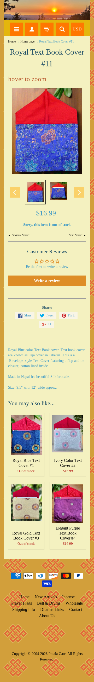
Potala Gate (57, 654)
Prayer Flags (21, 603)
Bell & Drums (48, 603)
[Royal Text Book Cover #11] (35, 192)
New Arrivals (46, 597)
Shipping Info (23, 609)
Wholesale (74, 603)
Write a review (47, 280)
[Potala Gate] (47, 10)
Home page (27, 41)
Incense (68, 597)
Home (12, 41)
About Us (47, 616)
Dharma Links (52, 609)
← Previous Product (19, 235)
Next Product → (77, 235)
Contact (75, 609)
